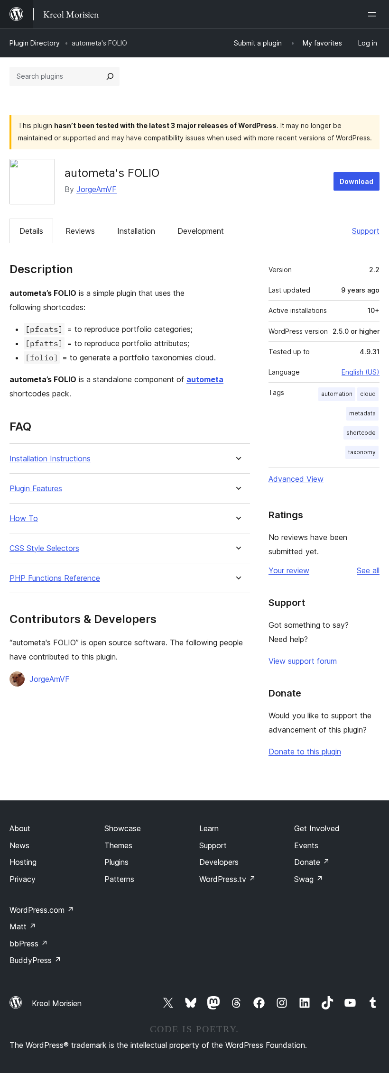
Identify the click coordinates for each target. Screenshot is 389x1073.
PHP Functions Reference (54, 578)
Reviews (80, 231)
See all (368, 570)
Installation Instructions (50, 458)
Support (366, 231)
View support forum (303, 661)
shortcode (361, 432)
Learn (209, 828)
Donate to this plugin (305, 751)
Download (356, 181)
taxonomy (362, 452)
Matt (22, 926)
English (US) (361, 372)
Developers (219, 862)
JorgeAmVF (96, 189)
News (19, 845)
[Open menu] (374, 14)
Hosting (23, 862)
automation (336, 393)
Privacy (22, 879)
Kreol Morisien (57, 1003)
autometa (204, 379)
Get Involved (317, 828)
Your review (289, 570)
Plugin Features (35, 488)
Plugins (116, 862)
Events (306, 845)
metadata (362, 413)
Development (200, 231)
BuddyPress (35, 960)
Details (31, 231)
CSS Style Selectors (44, 548)
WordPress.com (41, 910)
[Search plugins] (110, 76)
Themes (118, 845)
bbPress (28, 943)
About (19, 828)
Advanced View (296, 479)
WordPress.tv (227, 879)
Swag (308, 879)
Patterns (119, 879)
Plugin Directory (34, 43)
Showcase (122, 828)
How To (23, 518)
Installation (136, 231)
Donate (312, 862)
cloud (368, 393)
